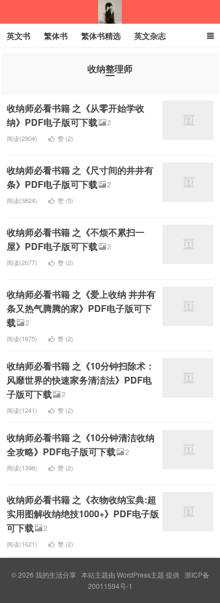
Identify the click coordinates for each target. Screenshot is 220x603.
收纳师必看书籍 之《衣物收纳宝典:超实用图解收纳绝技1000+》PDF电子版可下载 (83, 513)
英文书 (18, 35)
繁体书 (56, 35)
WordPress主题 (140, 574)
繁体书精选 (101, 35)
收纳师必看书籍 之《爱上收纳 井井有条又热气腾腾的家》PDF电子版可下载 (81, 308)
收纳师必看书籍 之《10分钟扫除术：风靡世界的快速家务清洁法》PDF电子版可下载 (81, 379)
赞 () (65, 138)
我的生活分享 (110, 12)
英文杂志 (150, 35)
